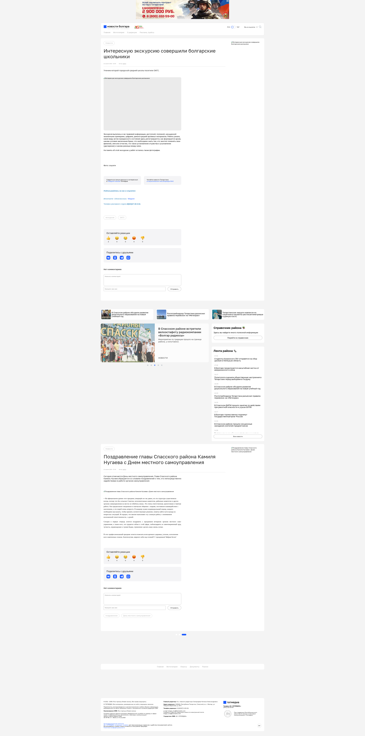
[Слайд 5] (161, 365)
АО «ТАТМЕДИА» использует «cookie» (116, 725)
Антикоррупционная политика (114, 723)
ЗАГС (122, 217)
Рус (228, 27)
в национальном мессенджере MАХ (160, 181)
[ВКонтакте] (108, 258)
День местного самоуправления (136, 616)
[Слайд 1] (147, 365)
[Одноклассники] (115, 258)
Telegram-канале (114, 181)
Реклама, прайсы (147, 32)
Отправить (174, 289)
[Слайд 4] (158, 365)
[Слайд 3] (154, 365)
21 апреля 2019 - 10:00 (110, 63)
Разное (205, 667)
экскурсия (110, 217)
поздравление (111, 616)
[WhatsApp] (128, 258)
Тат (238, 27)
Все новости (238, 436)
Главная (107, 32)
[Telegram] (122, 258)
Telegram (131, 199)
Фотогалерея (118, 32)
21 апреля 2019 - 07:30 (110, 469)
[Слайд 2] (151, 365)
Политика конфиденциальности (114, 727)
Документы (194, 667)
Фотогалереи (172, 667)
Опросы (183, 667)
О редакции (132, 32)
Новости (109, 43)
